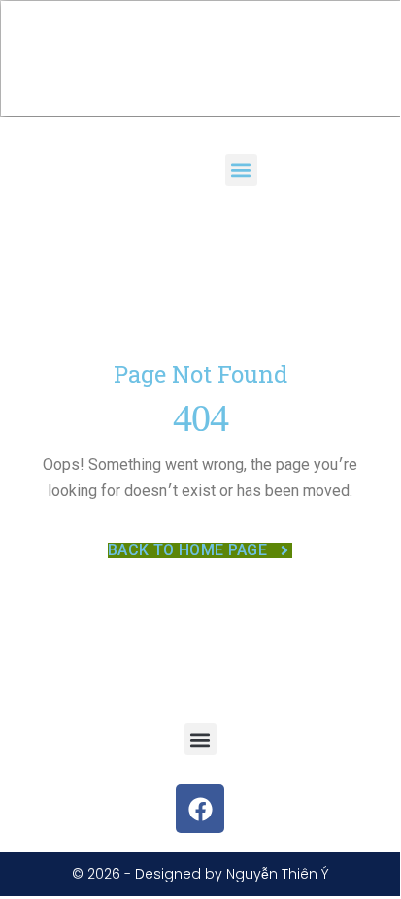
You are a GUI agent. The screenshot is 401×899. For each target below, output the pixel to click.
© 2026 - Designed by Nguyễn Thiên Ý (200, 873)
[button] (241, 170)
